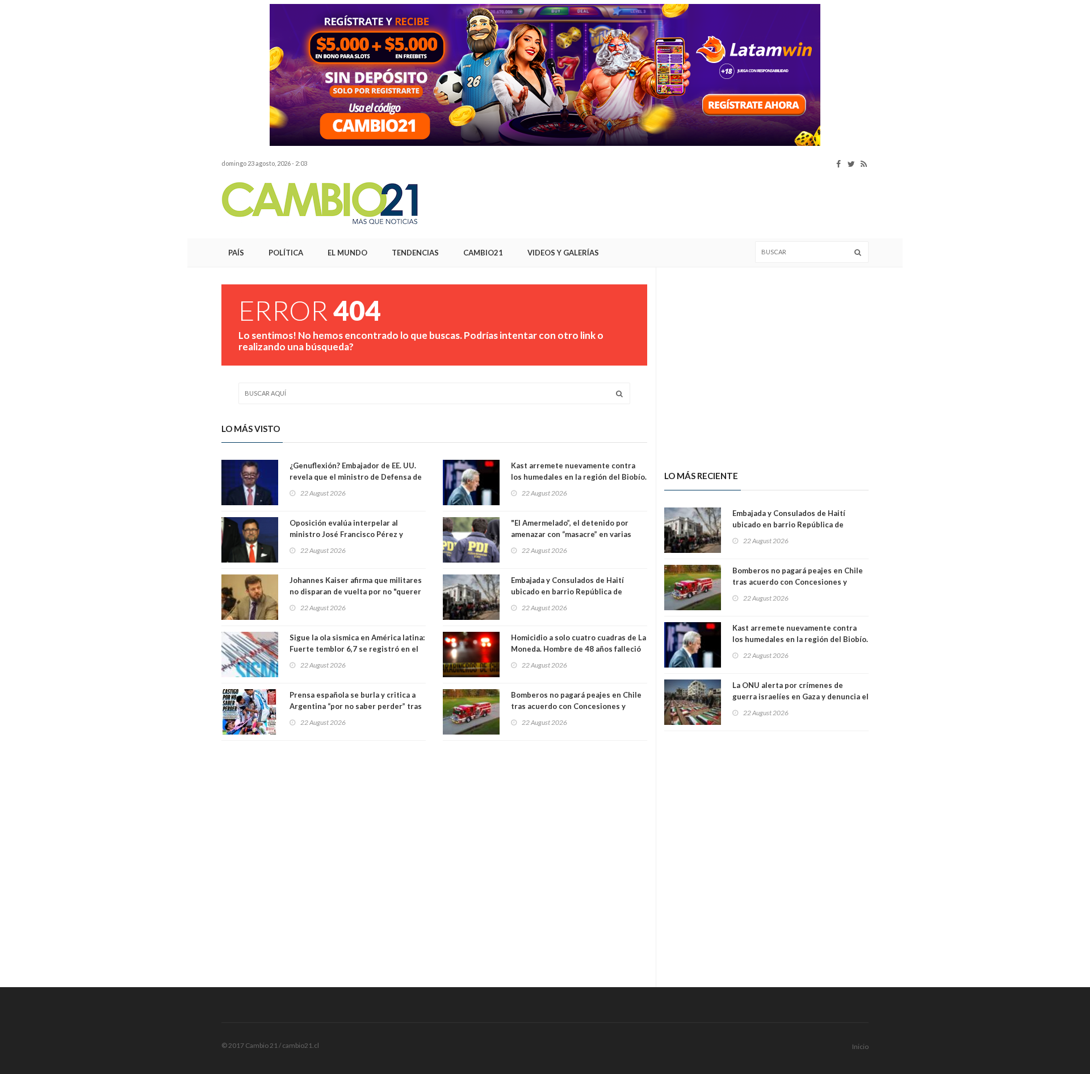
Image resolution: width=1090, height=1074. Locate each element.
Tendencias (415, 252)
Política (286, 252)
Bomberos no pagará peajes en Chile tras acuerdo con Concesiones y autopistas (576, 706)
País (236, 252)
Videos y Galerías (563, 252)
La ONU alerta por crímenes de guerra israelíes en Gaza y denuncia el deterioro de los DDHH (800, 696)
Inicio (860, 1046)
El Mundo (347, 252)
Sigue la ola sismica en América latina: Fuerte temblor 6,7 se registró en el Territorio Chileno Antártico (357, 649)
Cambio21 (483, 252)
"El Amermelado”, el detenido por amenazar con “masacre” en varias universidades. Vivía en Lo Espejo (571, 534)
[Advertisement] (148, 173)
